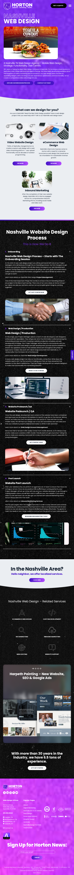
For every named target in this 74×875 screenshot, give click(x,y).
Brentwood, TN (9, 822)
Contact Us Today (44, 83)
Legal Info (51, 870)
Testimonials (27, 828)
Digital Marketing (29, 808)
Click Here (37, 580)
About (25, 805)
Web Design (27, 813)
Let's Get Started (37, 768)
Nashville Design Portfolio (32, 825)
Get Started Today (36, 442)
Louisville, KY (8, 824)
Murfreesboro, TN (10, 819)
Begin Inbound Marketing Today (36, 516)
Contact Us (9, 828)
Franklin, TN (8, 817)
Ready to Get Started (36, 371)
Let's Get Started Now (36, 292)
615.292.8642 (8, 813)
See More (20, 163)
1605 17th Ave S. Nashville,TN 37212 (9, 808)
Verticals (26, 822)
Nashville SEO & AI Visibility (32, 811)
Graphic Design (28, 819)
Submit (37, 857)
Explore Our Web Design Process (18, 83)
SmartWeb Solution (30, 816)
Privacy (39, 873)
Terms (34, 873)
